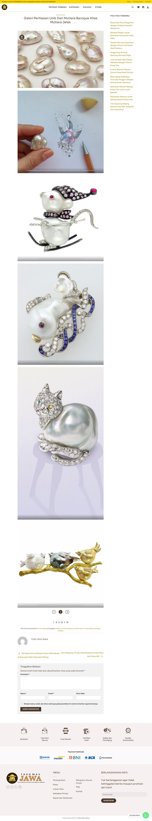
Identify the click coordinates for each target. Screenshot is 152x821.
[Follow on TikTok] (12, 787)
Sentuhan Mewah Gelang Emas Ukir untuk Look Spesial (121, 90)
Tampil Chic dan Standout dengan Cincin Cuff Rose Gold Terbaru (122, 45)
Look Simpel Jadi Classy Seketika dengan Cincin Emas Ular (121, 63)
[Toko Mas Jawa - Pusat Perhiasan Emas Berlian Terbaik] (13, 7)
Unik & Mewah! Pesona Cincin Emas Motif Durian (121, 71)
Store (98, 7)
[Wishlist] (138, 7)
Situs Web (80, 694)
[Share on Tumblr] (65, 622)
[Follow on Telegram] (20, 787)
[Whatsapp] (146, 815)
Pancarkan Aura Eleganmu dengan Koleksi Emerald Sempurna (122, 25)
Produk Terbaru (58, 7)
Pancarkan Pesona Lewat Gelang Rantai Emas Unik (121, 98)
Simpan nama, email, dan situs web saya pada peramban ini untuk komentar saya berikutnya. (61, 704)
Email (51, 694)
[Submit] (132, 7)
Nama (23, 694)
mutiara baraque (67, 628)
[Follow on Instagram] (8, 787)
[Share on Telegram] (67, 622)
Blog (129, 2)
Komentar (25, 674)
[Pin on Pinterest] (62, 622)
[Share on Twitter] (56, 622)
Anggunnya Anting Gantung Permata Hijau (120, 54)
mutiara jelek (88, 628)
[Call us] (16, 787)
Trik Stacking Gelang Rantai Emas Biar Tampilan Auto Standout (122, 107)
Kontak (147, 2)
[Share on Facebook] (54, 622)
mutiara (58, 628)
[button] (143, 7)
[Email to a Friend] (59, 622)
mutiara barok (78, 628)
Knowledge (60, 15)
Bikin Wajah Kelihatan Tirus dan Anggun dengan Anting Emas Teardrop (121, 80)
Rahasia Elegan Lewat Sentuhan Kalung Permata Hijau (121, 35)
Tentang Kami (138, 2)
